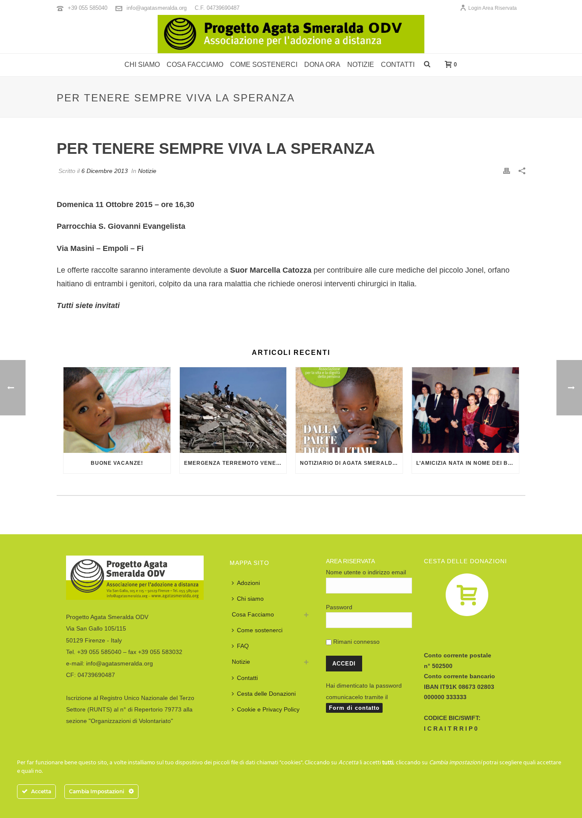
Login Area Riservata (492, 8)
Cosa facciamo (195, 64)
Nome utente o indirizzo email (366, 572)
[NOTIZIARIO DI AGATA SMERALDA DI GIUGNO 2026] (349, 410)
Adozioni (248, 582)
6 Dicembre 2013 (104, 170)
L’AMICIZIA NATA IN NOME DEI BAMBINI (467, 463)
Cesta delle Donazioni (266, 693)
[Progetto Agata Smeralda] (291, 34)
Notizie (360, 64)
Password (339, 607)
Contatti (398, 64)
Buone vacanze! (117, 463)
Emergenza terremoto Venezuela (235, 463)
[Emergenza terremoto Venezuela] (233, 410)
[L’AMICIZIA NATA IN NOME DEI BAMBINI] (465, 410)
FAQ (243, 645)
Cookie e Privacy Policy (268, 709)
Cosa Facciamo (253, 614)
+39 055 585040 (87, 8)
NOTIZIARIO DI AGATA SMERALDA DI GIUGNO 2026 (351, 463)
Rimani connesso (355, 641)
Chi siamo (142, 64)
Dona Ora (322, 64)
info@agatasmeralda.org (157, 8)
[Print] (506, 170)
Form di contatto (354, 708)
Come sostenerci (263, 64)
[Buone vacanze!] (116, 410)
